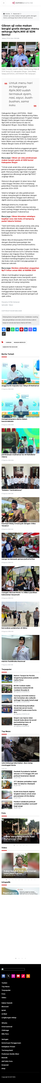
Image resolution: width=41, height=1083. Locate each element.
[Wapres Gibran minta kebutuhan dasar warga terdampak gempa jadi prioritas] (20, 545)
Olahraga (5, 1030)
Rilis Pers (5, 1034)
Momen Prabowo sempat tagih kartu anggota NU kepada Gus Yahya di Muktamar (20, 384)
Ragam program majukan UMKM (17, 950)
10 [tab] (35, 880)
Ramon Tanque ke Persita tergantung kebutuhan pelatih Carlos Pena (26, 678)
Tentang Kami (7, 1050)
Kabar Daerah (7, 1003)
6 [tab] (22, 880)
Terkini (4, 983)
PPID (3, 1069)
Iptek (4, 1010)
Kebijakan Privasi (8, 1047)
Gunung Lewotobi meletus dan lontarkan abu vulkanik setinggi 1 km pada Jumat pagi (26, 698)
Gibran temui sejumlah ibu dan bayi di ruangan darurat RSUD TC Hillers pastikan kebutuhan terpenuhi (19, 592)
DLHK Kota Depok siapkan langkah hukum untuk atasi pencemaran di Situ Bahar (25, 794)
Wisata (4, 1023)
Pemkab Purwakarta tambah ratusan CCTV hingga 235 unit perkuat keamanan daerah (26, 774)
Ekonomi (5, 1007)
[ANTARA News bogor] (22, 2)
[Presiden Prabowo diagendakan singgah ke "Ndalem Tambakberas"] (20, 476)
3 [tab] (20, 845)
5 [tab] (27, 845)
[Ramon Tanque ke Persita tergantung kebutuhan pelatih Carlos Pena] (7, 679)
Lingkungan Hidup (9, 1018)
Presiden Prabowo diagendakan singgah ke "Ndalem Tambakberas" (20, 489)
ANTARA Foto (7, 1061)
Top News (6, 731)
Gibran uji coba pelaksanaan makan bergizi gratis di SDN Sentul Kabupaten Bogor (19, 160)
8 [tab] (28, 880)
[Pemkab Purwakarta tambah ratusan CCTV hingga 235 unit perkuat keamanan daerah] (7, 775)
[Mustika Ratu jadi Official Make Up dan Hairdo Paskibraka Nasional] (20, 647)
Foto (4, 813)
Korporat (5, 1065)
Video (4, 848)
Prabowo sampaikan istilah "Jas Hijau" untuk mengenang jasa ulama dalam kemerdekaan (20, 419)
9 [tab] (31, 880)
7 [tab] (25, 880)
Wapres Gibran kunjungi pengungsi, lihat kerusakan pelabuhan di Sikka (19, 627)
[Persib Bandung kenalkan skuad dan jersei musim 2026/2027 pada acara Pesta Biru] (7, 709)
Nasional (16, 14)
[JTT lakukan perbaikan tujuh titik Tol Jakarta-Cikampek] (7, 785)
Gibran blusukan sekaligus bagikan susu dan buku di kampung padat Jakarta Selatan (18, 218)
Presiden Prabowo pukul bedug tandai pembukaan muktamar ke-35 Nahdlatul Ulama (18, 454)
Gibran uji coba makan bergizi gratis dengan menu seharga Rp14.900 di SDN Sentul (20, 17)
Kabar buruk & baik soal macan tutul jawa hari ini (20, 872)
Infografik (6, 882)
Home (7, 14)
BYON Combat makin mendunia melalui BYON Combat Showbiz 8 (23, 688)
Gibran (8, 342)
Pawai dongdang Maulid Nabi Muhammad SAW (19, 837)
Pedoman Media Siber (10, 1054)
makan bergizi (20, 342)
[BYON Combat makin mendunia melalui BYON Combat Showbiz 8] (7, 689)
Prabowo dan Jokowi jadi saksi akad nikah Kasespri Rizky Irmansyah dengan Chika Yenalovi (20, 523)
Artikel (4, 1014)
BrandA (4, 1058)
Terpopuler (7, 669)
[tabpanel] (20, 831)
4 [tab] (24, 845)
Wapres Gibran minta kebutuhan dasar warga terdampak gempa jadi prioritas (18, 558)
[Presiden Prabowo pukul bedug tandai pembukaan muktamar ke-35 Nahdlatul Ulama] (20, 441)
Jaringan (5, 1039)
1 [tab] (14, 845)
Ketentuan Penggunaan (11, 1043)
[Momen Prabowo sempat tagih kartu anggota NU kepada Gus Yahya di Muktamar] (20, 372)
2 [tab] (17, 845)
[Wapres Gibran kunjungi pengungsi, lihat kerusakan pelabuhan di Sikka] (20, 614)
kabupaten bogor (10, 347)
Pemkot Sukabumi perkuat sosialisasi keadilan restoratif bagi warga (25, 804)
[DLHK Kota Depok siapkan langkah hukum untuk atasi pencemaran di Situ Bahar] (7, 795)
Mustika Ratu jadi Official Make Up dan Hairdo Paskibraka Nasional (18, 660)
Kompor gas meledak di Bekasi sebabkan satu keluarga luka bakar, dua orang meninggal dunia (19, 763)
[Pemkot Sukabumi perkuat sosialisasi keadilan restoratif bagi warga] (7, 805)
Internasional (7, 1027)
